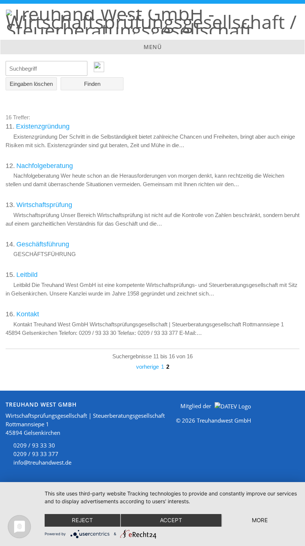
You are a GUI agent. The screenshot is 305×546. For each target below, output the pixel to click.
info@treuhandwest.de (42, 462)
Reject (82, 520)
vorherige (147, 367)
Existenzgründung (43, 126)
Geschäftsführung (42, 244)
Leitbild (27, 274)
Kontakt (27, 314)
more (260, 520)
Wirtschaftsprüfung (44, 205)
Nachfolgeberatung (44, 165)
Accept (171, 520)
